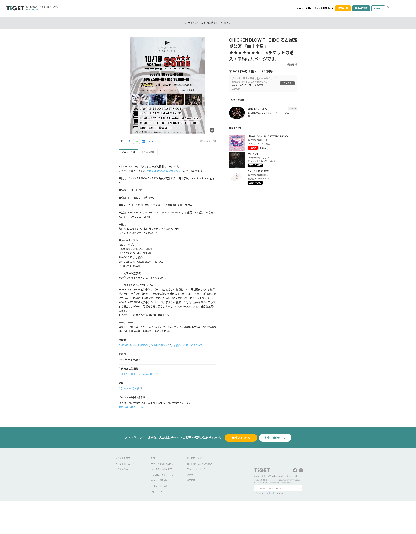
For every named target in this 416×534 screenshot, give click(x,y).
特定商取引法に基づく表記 (199, 463)
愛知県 (290, 64)
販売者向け (343, 8)
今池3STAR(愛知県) (129, 388)
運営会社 (191, 474)
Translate (280, 493)
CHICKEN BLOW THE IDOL (134, 345)
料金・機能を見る (275, 437)
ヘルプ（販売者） (159, 486)
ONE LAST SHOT (193, 345)
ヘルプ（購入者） (159, 480)
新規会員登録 (361, 8)
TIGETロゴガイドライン (162, 474)
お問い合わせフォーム (131, 407)
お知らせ (155, 458)
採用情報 (191, 480)
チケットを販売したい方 (162, 463)
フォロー (293, 109)
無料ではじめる (241, 437)
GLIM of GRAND (160, 345)
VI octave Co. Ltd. (149, 374)
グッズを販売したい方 (161, 469)
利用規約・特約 (194, 458)
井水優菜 (176, 345)
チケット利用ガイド (323, 8)
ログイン (378, 8)
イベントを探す (304, 8)
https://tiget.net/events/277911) (165, 170)
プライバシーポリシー (197, 469)
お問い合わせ (157, 491)
